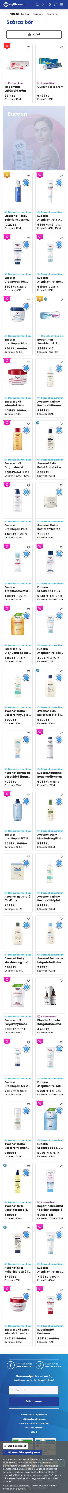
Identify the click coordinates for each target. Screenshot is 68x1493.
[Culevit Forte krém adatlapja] (50, 73)
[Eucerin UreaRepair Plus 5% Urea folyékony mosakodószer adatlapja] (18, 511)
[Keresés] (37, 4)
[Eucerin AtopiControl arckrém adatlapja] (50, 264)
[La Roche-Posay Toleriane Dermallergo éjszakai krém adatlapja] (18, 202)
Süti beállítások (17, 1445)
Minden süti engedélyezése (24, 1452)
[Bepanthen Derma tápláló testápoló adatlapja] (50, 1192)
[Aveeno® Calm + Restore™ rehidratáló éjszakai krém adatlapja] (18, 1130)
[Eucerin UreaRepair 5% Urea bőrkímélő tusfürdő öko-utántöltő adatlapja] (50, 1130)
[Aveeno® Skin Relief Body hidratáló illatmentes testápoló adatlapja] (50, 450)
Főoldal (25, 14)
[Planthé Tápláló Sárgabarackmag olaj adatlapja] (50, 1006)
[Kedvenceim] (49, 4)
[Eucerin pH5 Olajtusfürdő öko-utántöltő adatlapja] (18, 635)
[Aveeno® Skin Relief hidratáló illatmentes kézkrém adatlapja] (18, 1254)
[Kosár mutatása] (56, 4)
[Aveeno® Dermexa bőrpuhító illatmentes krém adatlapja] (18, 759)
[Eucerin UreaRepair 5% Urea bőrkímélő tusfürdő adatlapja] (18, 821)
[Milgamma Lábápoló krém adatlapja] (18, 73)
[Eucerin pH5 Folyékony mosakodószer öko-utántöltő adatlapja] (18, 1006)
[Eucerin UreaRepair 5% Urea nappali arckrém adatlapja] (18, 1068)
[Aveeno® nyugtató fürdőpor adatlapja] (18, 883)
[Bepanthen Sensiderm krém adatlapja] (50, 326)
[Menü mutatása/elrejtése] (63, 4)
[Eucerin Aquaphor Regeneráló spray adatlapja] (50, 759)
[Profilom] (43, 4)
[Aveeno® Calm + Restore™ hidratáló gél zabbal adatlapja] (50, 511)
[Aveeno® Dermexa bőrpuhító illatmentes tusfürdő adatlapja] (50, 944)
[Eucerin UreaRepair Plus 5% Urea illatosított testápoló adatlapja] (50, 573)
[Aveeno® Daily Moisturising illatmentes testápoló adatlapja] (50, 821)
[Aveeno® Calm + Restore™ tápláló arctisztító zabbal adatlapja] (50, 883)
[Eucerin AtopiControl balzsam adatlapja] (50, 1068)
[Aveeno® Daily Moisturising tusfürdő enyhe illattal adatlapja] (18, 944)
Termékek (38, 14)
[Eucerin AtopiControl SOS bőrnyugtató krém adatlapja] (50, 202)
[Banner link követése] (34, 138)
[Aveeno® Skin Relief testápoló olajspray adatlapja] (18, 1192)
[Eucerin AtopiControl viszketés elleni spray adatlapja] (18, 573)
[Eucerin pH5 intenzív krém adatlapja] (18, 388)
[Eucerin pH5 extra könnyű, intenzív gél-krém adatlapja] (18, 1316)
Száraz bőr (52, 14)
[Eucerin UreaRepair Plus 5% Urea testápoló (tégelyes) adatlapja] (18, 326)
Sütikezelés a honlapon (17, 1485)
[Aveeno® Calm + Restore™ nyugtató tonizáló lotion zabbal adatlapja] (18, 697)
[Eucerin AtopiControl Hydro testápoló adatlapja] (50, 1254)
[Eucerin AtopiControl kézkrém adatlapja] (50, 635)
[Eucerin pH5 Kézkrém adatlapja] (50, 1316)
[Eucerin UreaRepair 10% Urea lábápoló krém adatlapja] (18, 264)
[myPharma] (16, 4)
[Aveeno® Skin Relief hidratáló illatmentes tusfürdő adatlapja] (50, 697)
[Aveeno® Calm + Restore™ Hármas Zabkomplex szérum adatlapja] (50, 388)
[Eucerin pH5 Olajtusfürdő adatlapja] (18, 450)
